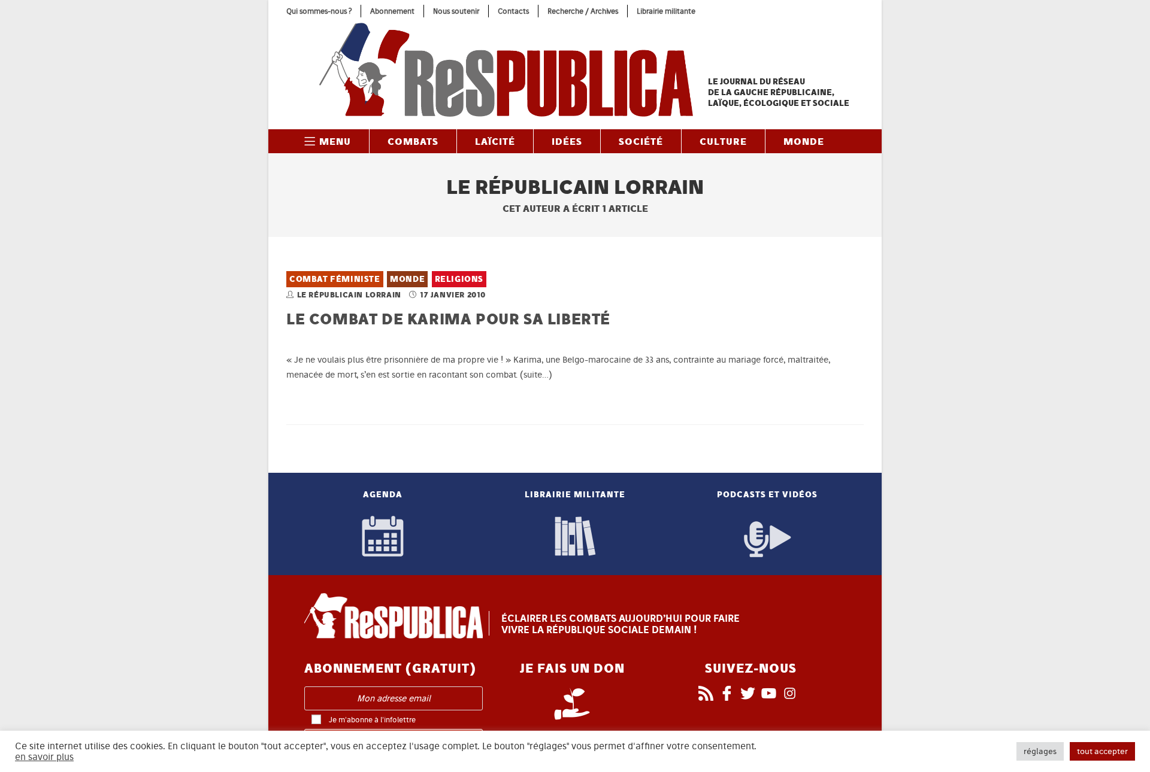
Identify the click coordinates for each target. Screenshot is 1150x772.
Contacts (513, 11)
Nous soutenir (456, 11)
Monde (407, 279)
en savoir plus (44, 757)
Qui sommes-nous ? (319, 11)
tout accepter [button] (1102, 751)
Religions (459, 279)
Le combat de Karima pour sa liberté (448, 318)
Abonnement (392, 11)
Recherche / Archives (582, 11)
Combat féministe (334, 279)
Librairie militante (666, 11)
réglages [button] (1040, 751)
